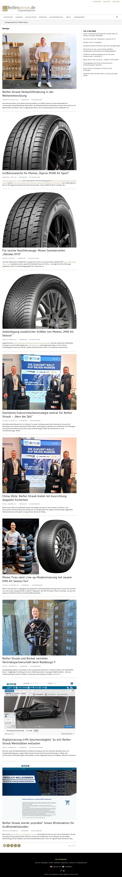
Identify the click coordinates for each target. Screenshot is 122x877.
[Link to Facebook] (61, 870)
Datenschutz (64, 863)
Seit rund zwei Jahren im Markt (12, 181)
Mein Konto (106, 1)
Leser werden (97, 1)
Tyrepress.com (57, 866)
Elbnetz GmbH (74, 874)
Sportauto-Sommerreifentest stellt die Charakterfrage (101, 46)
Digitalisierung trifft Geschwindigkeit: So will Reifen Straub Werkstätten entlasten (36, 741)
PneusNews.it (68, 866)
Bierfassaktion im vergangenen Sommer (23, 834)
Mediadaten (44, 863)
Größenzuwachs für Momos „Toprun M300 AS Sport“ (35, 173)
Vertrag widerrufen (81, 863)
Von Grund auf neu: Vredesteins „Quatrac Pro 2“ (99, 39)
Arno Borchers (38, 99)
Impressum (72, 863)
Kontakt (51, 863)
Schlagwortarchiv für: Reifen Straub (16, 22)
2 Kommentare (23, 339)
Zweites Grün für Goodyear (92, 42)
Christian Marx (36, 177)
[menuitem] (97, 1)
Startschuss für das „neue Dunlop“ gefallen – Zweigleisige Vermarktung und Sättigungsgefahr (99, 50)
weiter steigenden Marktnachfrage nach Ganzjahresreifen (32, 343)
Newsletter (116, 1)
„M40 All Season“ (33, 345)
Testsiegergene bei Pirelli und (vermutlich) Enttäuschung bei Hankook (97, 64)
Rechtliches (57, 863)
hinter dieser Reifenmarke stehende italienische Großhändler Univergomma (37, 183)
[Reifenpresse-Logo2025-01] (18, 8)
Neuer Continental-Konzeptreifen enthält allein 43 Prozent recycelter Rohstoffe (100, 35)
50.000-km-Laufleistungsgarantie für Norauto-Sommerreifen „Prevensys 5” (99, 55)
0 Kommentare (25, 99)
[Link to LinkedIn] (63, 870)
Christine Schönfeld (37, 747)
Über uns (37, 863)
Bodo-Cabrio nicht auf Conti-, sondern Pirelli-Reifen (101, 60)
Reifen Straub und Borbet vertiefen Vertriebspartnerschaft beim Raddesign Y (29, 660)
